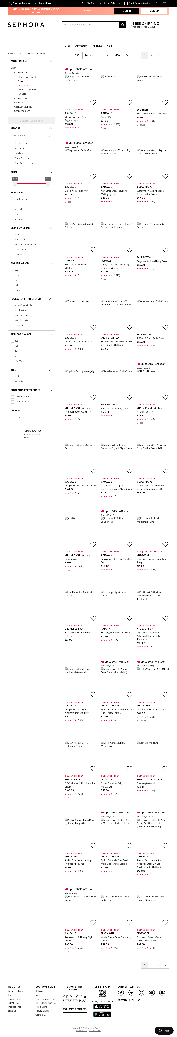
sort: (76, 55)
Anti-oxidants (21, 315)
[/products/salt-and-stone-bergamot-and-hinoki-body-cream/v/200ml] (153, 238)
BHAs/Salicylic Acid (24, 321)
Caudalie (19, 153)
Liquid (17, 290)
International (14, 1006)
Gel (16, 285)
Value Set (19, 381)
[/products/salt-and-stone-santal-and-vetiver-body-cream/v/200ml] (117, 386)
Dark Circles (20, 250)
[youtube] (151, 995)
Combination (21, 199)
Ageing (18, 235)
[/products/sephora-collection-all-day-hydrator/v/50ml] (153, 386)
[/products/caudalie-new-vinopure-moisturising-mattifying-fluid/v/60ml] (117, 165)
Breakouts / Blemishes (25, 245)
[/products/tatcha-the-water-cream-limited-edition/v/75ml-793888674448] (81, 238)
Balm (17, 270)
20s (16, 341)
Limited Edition (22, 397)
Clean (13, 67)
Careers (11, 995)
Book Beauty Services (45, 999)
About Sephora (15, 991)
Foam (17, 280)
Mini (17, 376)
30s (16, 346)
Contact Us (40, 1014)
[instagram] (141, 995)
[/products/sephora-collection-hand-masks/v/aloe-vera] (81, 533)
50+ (16, 356)
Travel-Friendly (22, 402)
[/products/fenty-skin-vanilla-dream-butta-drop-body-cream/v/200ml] (117, 911)
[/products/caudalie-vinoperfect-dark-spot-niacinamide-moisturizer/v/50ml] (81, 683)
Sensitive (19, 219)
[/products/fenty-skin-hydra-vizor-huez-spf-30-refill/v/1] (153, 683)
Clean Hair (19, 102)
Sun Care (22, 93)
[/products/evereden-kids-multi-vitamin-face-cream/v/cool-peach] (153, 91)
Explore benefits (75, 1009)
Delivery (39, 991)
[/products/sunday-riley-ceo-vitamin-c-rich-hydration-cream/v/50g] (81, 757)
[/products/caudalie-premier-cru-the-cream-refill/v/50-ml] (81, 316)
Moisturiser (23, 85)
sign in (126, 11)
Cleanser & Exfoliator (28, 77)
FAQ (37, 995)
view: (118, 55)
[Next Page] (165, 55)
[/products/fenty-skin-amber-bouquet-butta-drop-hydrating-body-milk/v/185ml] (81, 834)
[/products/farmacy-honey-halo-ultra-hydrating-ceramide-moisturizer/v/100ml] (117, 238)
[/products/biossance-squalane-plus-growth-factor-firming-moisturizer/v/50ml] (153, 911)
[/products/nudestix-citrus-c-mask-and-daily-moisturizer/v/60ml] (117, 757)
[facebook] (121, 995)
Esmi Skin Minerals (24, 163)
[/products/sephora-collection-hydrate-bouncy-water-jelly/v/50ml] (81, 386)
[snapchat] (162, 995)
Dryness (18, 255)
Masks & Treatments (28, 89)
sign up (154, 11)
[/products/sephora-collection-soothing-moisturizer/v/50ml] (153, 757)
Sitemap (12, 1010)
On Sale (18, 417)
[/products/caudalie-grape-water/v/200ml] (117, 91)
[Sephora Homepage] (26, 26)
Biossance (19, 148)
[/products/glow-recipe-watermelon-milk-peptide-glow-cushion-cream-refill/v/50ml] (153, 459)
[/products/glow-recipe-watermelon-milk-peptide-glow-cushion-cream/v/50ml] (153, 165)
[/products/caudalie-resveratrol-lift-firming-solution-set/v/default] (117, 533)
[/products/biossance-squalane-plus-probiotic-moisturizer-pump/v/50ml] (153, 533)
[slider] (15, 184)
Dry (16, 204)
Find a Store (41, 1006)
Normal (18, 209)
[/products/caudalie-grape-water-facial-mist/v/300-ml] (81, 165)
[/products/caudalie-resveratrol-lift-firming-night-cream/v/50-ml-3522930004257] (81, 911)
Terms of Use (14, 1002)
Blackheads (20, 240)
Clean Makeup (21, 98)
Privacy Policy (15, 999)
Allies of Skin (21, 143)
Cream (18, 275)
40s (16, 351)
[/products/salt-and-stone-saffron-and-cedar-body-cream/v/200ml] (153, 316)
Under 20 (19, 361)
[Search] (122, 24)
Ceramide (19, 326)
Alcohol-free (21, 310)
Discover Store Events (45, 1002)
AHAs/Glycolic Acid (24, 305)
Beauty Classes (42, 1010)
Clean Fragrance (22, 110)
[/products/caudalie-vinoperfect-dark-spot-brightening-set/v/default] (81, 91)
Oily (16, 214)
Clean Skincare (21, 72)
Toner (20, 81)
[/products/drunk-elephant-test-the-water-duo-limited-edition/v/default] (81, 607)
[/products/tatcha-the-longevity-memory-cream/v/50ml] (117, 607)
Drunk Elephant (22, 158)
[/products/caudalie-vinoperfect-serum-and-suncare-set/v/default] (81, 459)
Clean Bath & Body (23, 106)
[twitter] (131, 995)
